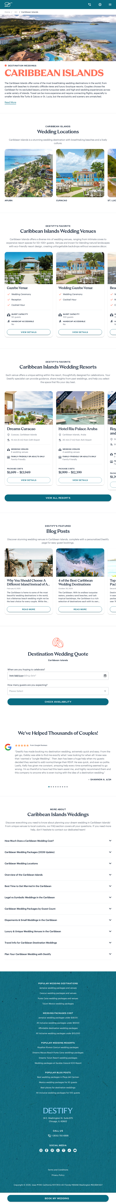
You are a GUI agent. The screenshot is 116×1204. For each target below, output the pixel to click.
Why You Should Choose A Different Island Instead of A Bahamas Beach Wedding (27, 583)
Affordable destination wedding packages (58, 1028)
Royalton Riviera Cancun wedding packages (58, 1047)
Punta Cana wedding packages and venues (58, 998)
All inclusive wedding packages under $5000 (58, 1023)
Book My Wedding (57, 1198)
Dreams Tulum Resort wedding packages (58, 1058)
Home (7, 12)
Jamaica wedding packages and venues (58, 988)
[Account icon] (100, 4)
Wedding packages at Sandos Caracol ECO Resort (58, 1063)
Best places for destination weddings (58, 1087)
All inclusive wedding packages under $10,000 (58, 1033)
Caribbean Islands (28, 434)
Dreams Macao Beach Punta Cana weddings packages (58, 1052)
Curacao (15, 434)
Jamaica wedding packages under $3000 (58, 1017)
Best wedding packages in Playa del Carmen (58, 1077)
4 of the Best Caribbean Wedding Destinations (75, 582)
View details (34, 481)
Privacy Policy (58, 1175)
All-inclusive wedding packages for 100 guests (58, 1093)
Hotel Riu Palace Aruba (78, 429)
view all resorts (58, 497)
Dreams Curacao (21, 429)
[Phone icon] (89, 4)
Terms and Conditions (58, 1169)
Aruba (83, 434)
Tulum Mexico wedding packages (58, 1003)
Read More (10, 102)
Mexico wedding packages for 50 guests (58, 1082)
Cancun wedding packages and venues (58, 993)
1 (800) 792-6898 (59, 1135)
